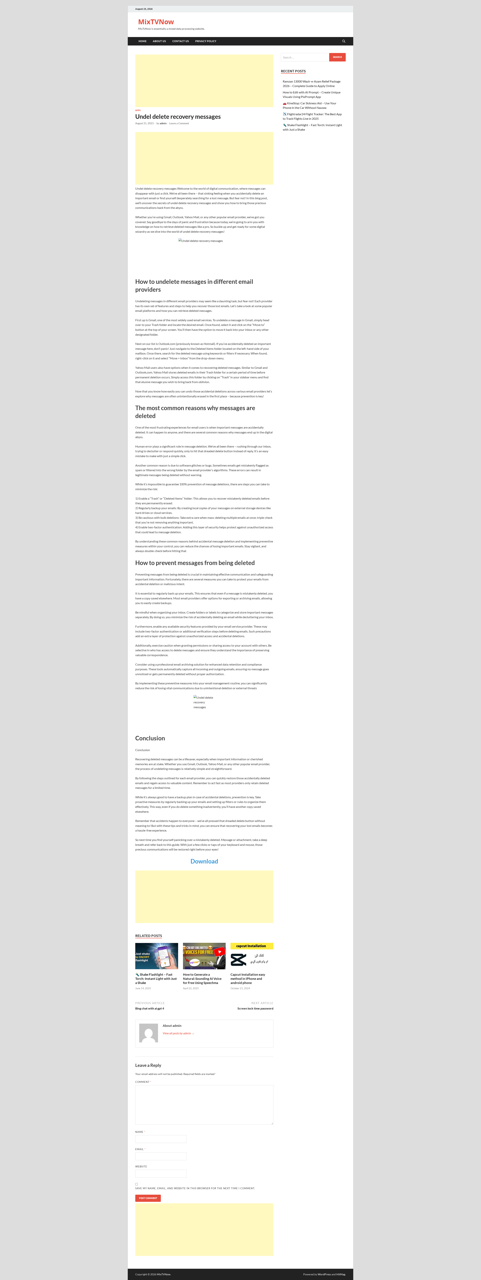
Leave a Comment (179, 123)
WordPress (324, 1274)
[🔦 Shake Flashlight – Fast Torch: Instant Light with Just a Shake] (156, 957)
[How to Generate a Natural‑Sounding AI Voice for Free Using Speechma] (204, 957)
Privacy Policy (205, 41)
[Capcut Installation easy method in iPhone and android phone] (252, 957)
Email (140, 1149)
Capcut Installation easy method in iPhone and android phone (248, 978)
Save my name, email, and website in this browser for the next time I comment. (195, 1188)
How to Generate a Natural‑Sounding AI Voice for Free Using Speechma (202, 978)
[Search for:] (313, 57)
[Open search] (344, 41)
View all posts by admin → (178, 1033)
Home (142, 41)
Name (140, 1131)
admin (163, 123)
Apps (138, 110)
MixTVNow (156, 21)
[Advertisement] (204, 81)
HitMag (340, 1274)
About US (159, 41)
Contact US (180, 41)
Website (141, 1166)
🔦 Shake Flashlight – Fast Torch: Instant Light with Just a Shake (156, 978)
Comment (143, 1081)
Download (204, 861)
